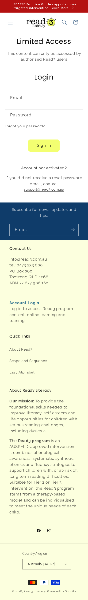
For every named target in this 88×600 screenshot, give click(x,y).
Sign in (44, 145)
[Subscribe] (72, 230)
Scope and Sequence (28, 361)
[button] (10, 22)
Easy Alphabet (22, 372)
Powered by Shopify (61, 591)
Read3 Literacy (35, 591)
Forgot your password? (25, 126)
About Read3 (20, 349)
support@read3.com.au (44, 189)
